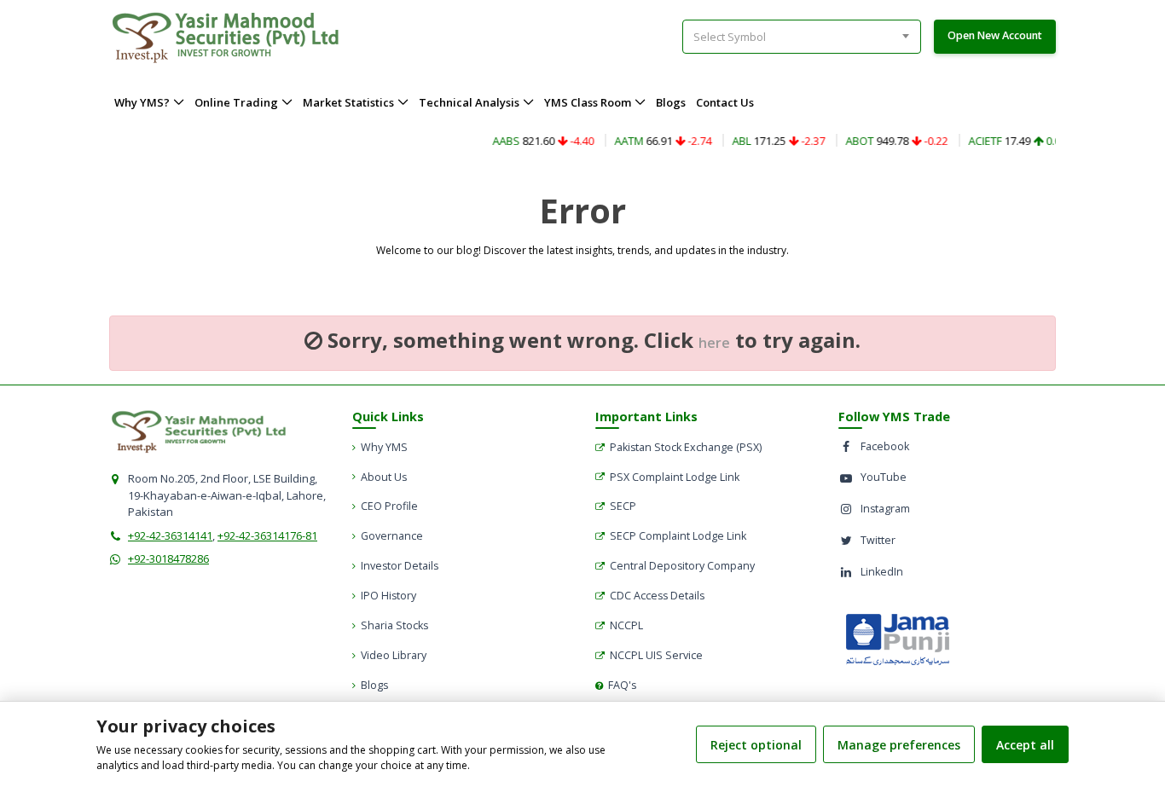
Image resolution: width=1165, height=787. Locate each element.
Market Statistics (348, 102)
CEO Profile (389, 506)
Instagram (885, 508)
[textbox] (736, 36)
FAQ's (622, 685)
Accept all (1025, 745)
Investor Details (399, 565)
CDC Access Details (657, 595)
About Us (384, 477)
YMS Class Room (587, 102)
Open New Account (995, 35)
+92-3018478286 (168, 558)
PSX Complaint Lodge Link (674, 477)
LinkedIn (882, 571)
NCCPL (626, 625)
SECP (623, 506)
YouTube (884, 477)
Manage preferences (899, 745)
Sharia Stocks (394, 625)
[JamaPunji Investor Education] (897, 638)
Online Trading (236, 102)
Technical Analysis (469, 102)
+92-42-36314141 (170, 535)
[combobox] (801, 37)
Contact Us (725, 102)
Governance (392, 536)
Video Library (393, 655)
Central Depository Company (682, 565)
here (714, 342)
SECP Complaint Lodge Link (678, 536)
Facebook (885, 446)
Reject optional (756, 745)
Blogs (671, 102)
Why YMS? (142, 102)
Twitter (878, 540)
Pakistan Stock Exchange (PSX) (686, 447)
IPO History (388, 595)
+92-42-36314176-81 (267, 535)
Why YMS (384, 447)
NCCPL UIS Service (656, 655)
